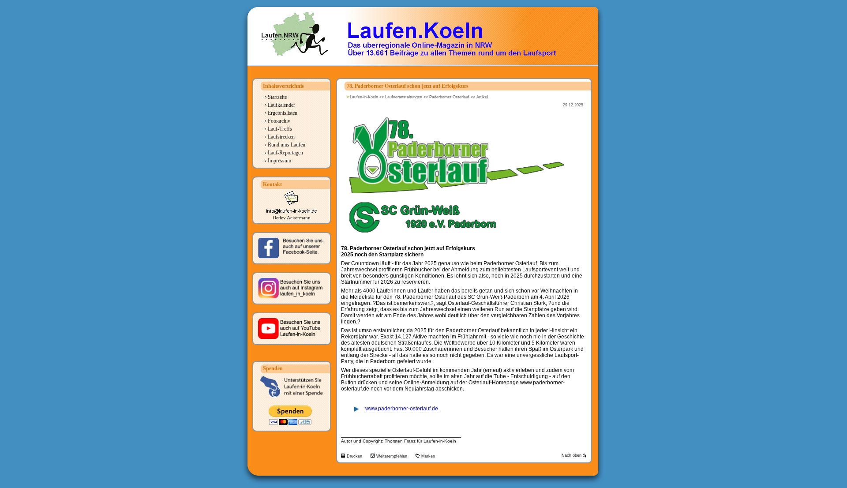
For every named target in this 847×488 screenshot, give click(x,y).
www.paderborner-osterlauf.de (401, 408)
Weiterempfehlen (392, 456)
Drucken (355, 456)
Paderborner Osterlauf (449, 97)
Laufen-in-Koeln (364, 97)
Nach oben (572, 455)
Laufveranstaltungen (403, 97)
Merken (428, 456)
